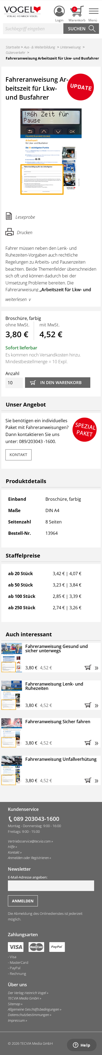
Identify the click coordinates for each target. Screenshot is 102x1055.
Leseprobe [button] (25, 217)
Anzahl (12, 373)
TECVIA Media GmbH (23, 998)
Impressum (16, 1020)
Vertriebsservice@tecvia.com (29, 841)
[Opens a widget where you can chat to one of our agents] (82, 1045)
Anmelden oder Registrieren (28, 857)
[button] (89, 667)
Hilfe (11, 846)
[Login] (59, 11)
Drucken (24, 232)
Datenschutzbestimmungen (28, 1014)
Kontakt (18, 454)
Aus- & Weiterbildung (39, 47)
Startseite (13, 47)
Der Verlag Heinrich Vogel (27, 992)
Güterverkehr (15, 52)
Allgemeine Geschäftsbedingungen (33, 1009)
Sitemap (14, 1003)
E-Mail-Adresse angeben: (27, 877)
